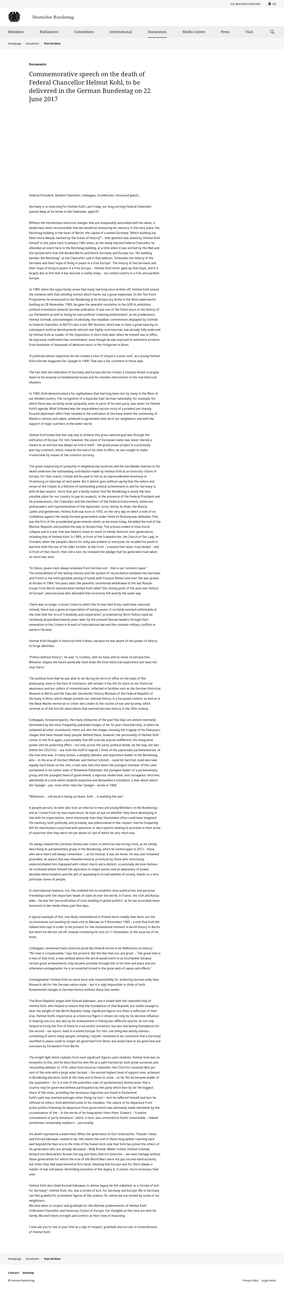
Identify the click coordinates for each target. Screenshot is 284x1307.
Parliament (49, 31)
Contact (13, 1272)
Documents (157, 31)
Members (16, 31)
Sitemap (28, 1272)
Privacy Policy (250, 1280)
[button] (271, 4)
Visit (249, 31)
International (121, 31)
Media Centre (194, 31)
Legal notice (269, 1280)
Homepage (14, 43)
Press (225, 31)
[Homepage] (41, 17)
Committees (84, 31)
